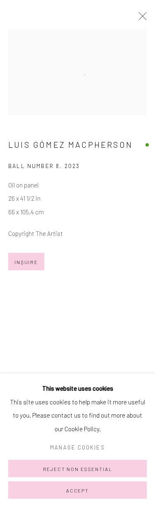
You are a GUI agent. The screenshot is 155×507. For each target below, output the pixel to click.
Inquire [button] (26, 262)
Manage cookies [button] (77, 447)
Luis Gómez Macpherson (70, 144)
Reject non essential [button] (77, 469)
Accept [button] (77, 490)
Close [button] (140, 18)
